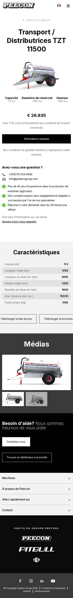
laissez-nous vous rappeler (19, 221)
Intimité (27, 591)
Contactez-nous (16, 441)
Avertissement (42, 591)
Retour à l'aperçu (38, 20)
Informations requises (36, 138)
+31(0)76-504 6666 (20, 174)
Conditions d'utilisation (54, 588)
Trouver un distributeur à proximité (27, 457)
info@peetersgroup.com (23, 178)
